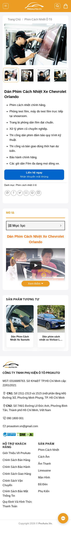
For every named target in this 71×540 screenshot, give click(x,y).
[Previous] (8, 44)
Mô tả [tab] (10, 212)
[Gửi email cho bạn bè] (26, 193)
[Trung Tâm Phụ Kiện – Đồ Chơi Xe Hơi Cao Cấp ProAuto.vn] (34, 6)
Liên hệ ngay (34, 174)
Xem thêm (34, 283)
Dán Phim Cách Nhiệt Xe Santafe (20, 338)
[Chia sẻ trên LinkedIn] (38, 193)
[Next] (62, 44)
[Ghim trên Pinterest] (32, 193)
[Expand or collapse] (61, 225)
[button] (5, 6)
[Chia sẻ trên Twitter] (20, 193)
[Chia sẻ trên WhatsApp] (7, 193)
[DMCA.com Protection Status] (24, 434)
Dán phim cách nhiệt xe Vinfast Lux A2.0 (51, 338)
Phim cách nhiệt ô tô (38, 19)
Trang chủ (14, 19)
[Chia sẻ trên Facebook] (14, 193)
